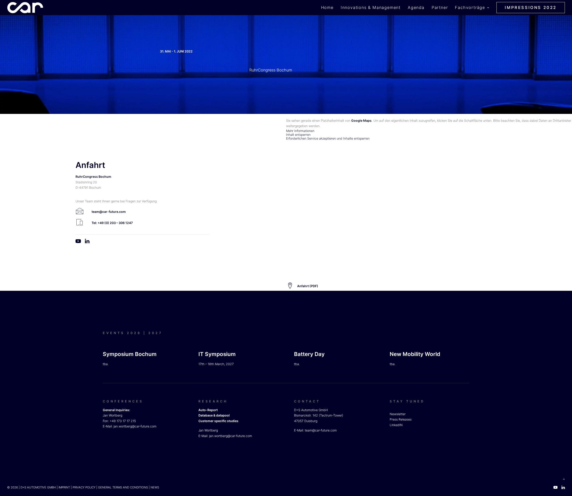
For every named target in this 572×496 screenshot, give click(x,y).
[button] (80, 212)
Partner (440, 7)
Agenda (416, 7)
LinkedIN (396, 425)
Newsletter (398, 414)
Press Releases (401, 419)
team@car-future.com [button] (109, 211)
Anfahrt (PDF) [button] (307, 286)
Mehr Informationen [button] (300, 131)
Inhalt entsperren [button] (298, 134)
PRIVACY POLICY (84, 487)
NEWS (155, 487)
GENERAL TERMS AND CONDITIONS (123, 487)
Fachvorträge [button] (470, 7)
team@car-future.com (321, 430)
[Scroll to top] (563, 479)
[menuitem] (329, 7)
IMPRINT (64, 487)
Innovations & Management (371, 7)
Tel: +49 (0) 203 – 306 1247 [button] (112, 223)
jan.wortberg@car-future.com (135, 426)
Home (327, 7)
